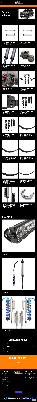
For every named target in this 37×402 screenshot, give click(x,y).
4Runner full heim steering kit (25, 42)
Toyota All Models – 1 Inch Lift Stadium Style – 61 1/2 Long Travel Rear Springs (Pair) (9, 181)
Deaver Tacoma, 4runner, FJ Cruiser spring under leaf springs (26, 181)
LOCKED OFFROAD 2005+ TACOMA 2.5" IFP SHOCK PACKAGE (10, 135)
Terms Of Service (5, 385)
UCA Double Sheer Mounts (7, 88)
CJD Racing (7, 399)
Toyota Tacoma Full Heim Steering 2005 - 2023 (9, 43)
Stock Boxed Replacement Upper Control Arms (26, 205)
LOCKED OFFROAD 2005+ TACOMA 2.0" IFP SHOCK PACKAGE (27, 112)
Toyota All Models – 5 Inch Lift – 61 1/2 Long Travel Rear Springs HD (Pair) (27, 135)
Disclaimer (4, 383)
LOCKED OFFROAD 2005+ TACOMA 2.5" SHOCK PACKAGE (27, 89)
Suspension (5, 292)
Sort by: (18, 23)
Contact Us (4, 375)
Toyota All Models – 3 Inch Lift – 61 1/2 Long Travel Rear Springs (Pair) (26, 158)
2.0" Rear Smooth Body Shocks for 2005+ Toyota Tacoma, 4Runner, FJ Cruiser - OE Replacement (9, 205)
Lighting (5, 254)
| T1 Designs (11, 399)
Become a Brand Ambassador (5, 388)
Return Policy (4, 379)
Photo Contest (4, 373)
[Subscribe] (26, 365)
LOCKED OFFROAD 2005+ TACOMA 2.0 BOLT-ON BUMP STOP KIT (9, 112)
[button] (2, 3)
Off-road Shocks (7, 330)
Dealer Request (5, 377)
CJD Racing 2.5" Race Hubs (25, 65)
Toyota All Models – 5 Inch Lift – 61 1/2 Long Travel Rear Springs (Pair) (9, 158)
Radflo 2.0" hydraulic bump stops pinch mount (9, 66)
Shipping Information (6, 381)
